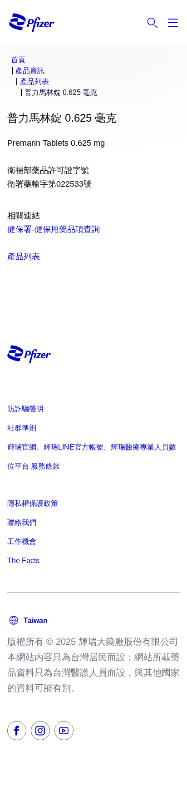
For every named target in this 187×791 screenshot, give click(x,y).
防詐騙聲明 (25, 409)
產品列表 (23, 256)
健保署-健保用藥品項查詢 (53, 229)
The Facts (23, 560)
